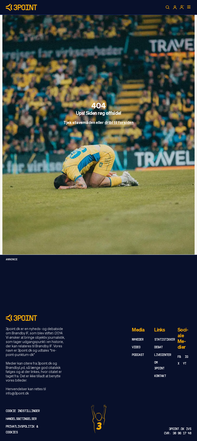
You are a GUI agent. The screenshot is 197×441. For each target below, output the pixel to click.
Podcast (138, 355)
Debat (158, 347)
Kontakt (160, 376)
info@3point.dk (17, 393)
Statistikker (164, 339)
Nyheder (137, 339)
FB (179, 357)
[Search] (168, 7)
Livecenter (162, 355)
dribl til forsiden (119, 123)
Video (136, 347)
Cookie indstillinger (23, 411)
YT (184, 363)
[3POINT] (98, 317)
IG (186, 357)
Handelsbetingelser (21, 419)
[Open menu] (188, 7)
